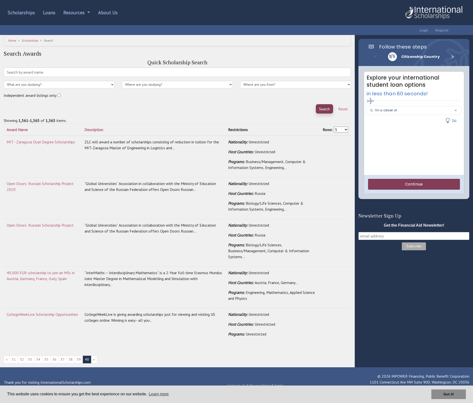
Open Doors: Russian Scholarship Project (40, 225)
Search (324, 108)
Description (93, 129)
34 (38, 359)
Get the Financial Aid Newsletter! (414, 225)
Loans (49, 12)
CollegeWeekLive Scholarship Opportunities (42, 314)
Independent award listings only (30, 95)
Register (441, 30)
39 (79, 359)
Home (12, 40)
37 (63, 359)
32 (22, 359)
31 (14, 359)
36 (54, 359)
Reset (343, 108)
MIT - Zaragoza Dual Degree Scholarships (41, 141)
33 (30, 359)
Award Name (17, 129)
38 (71, 359)
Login (423, 30)
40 (87, 359)
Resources (74, 12)
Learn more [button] (159, 394)
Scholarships (21, 12)
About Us (108, 12)
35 (46, 359)
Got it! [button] (448, 394)
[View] (325, 141)
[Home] (433, 12)
